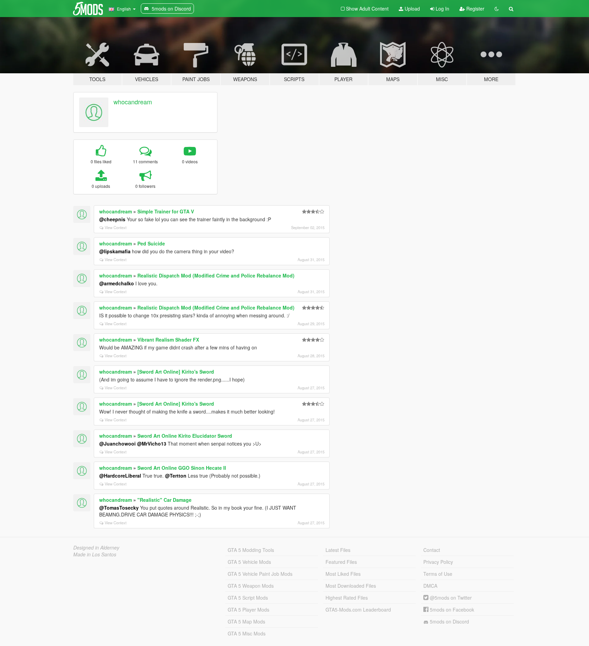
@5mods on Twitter (450, 597)
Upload (411, 8)
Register (474, 8)
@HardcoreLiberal (120, 475)
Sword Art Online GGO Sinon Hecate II (181, 467)
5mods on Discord (448, 621)
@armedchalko (116, 283)
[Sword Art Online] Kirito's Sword (175, 371)
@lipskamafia (115, 251)
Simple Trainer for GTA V (165, 211)
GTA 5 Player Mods (248, 609)
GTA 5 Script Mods (248, 597)
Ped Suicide (151, 243)
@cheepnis (112, 219)
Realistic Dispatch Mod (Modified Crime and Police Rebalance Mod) (215, 275)
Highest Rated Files (347, 597)
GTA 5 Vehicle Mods (249, 561)
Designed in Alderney (96, 547)
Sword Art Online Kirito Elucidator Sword (184, 435)
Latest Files (338, 549)
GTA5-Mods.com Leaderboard (358, 609)
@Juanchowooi (117, 443)
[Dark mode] (496, 8)
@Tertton (175, 475)
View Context (115, 227)
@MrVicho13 (151, 443)
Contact (431, 549)
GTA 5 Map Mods (246, 621)
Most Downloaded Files (351, 585)
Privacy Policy (438, 561)
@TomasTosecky (119, 507)
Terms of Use (437, 573)
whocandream (133, 101)
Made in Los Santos (94, 554)
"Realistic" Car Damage (164, 499)
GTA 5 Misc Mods (247, 633)
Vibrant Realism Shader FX (168, 339)
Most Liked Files (343, 573)
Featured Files (341, 561)
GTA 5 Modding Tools (251, 549)
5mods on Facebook (451, 609)
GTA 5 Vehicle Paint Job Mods (260, 573)
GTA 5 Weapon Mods (251, 585)
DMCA (430, 585)
